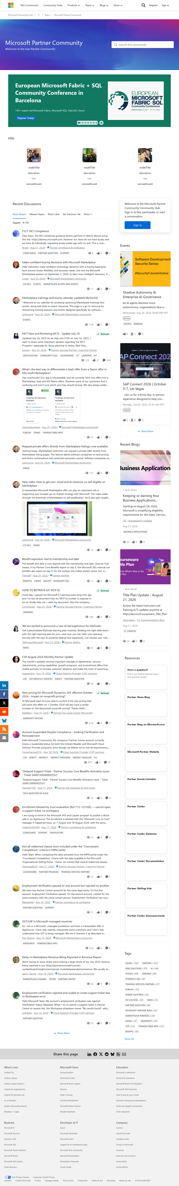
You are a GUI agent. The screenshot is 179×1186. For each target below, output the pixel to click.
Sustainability (122, 1167)
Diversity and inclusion (125, 1155)
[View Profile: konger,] (16, 336)
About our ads (125, 1180)
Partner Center (136, 806)
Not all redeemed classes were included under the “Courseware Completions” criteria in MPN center (60, 848)
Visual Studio (65, 1167)
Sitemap (7, 1180)
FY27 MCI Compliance (35, 231)
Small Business (10, 1167)
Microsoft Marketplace (69, 1155)
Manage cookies (52, 1180)
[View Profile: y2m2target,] (16, 592)
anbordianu (129, 620)
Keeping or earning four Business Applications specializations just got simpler (141, 497)
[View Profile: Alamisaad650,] (16, 848)
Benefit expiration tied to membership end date (50, 559)
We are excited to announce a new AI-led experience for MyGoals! (61, 626)
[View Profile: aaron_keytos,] (16, 959)
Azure (62, 1127)
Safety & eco (97, 1180)
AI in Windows (10, 1100)
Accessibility (121, 1161)
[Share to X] (101, 1054)
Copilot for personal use (14, 1095)
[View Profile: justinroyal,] (16, 300)
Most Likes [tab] (53, 214)
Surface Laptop (10, 1078)
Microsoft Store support (70, 1083)
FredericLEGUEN (31, 827)
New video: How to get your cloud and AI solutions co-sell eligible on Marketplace (63, 483)
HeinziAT (26, 575)
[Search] (143, 5)
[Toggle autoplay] (101, 123)
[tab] (79, 123)
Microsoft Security (12, 1133)
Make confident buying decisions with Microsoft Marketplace (59, 262)
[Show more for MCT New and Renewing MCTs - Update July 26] (95, 355)
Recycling (111, 1180)
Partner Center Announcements (146, 915)
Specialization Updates (140, 520)
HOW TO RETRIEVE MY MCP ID (41, 590)
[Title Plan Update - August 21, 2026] (145, 566)
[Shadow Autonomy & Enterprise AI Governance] (145, 268)
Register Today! (25, 118)
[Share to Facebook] (95, 1054)
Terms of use (68, 1180)
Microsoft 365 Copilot (13, 1161)
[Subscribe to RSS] (118, 1054)
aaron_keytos (29, 973)
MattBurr (27, 712)
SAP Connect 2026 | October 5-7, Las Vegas (144, 386)
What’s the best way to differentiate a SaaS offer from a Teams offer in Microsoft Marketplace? (64, 371)
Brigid (25, 247)
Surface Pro (9, 1072)
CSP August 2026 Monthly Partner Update (47, 657)
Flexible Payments (67, 1111)
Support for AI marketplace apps (73, 1144)
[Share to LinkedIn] (89, 1054)
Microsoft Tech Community (71, 1150)
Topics (47, 14)
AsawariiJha (28, 673)
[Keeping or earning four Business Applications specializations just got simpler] (145, 467)
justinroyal (27, 314)
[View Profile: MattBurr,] (16, 695)
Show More (63, 1033)
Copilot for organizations (14, 1089)
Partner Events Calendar (141, 779)
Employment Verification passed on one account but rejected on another (65, 885)
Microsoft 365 (10, 1144)
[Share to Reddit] (107, 1054)
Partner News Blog (138, 697)
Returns (63, 1089)
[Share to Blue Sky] (112, 1054)
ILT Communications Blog (150, 620)
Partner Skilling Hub (139, 888)
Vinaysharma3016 (32, 752)
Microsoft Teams (11, 1155)
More (87, 214)
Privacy (38, 1180)
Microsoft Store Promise (70, 1106)
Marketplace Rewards (69, 1161)
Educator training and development (131, 1100)
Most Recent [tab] (19, 214)
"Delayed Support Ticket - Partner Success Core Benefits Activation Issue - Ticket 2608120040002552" (65, 773)
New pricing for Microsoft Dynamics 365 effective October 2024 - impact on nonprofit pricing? (57, 694)
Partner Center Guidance (142, 833)
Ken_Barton (28, 938)
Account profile (66, 1072)
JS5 (124, 520)
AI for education (123, 1111)
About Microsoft (123, 1133)
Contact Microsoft (23, 1180)
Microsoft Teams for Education (129, 1083)
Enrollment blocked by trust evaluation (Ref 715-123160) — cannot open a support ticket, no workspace (66, 808)
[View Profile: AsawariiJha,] (16, 659)
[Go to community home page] (10, 5)
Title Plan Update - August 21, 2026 (143, 597)
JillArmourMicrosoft (32, 642)
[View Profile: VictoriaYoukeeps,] (16, 371)
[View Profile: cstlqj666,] (16, 995)
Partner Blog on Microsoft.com (146, 724)
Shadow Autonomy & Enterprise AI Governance (142, 294)
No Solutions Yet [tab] (71, 214)
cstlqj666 (27, 1013)
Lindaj (25, 278)
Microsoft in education (125, 1072)
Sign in (137, 225)
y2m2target (28, 606)
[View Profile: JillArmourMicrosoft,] (16, 628)
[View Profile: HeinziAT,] (16, 561)
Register (153, 5)
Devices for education (125, 1078)
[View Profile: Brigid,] (16, 233)
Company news (122, 1139)
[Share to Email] (124, 1054)
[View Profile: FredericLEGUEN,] (16, 809)
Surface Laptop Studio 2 (14, 1083)
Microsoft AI (9, 1127)
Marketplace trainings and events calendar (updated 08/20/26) (60, 298)
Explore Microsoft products (15, 1106)
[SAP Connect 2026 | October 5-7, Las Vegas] (145, 360)
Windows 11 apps (11, 1111)
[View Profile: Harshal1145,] (16, 773)
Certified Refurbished (69, 1100)
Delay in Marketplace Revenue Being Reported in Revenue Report (61, 957)
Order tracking (66, 1095)
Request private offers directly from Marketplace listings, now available (65, 446)
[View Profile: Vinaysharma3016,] (16, 734)
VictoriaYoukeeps (31, 427)
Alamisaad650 (29, 866)
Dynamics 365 (10, 1139)
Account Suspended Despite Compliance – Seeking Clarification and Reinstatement (63, 733)
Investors (120, 1150)
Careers (119, 1127)
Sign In (165, 5)
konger (26, 350)
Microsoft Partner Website (143, 751)
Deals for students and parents (129, 1106)
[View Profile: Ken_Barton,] (16, 923)
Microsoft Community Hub (20, 14)
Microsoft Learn (66, 1139)
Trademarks (83, 1180)
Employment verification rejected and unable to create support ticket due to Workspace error (66, 994)
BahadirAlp (28, 902)
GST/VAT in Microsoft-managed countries (47, 921)
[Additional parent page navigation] (39, 14)
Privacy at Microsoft (124, 1144)
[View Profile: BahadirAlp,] (16, 888)
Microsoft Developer (68, 1133)
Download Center (67, 1078)
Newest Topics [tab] (37, 214)
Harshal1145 (29, 787)
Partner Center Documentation (145, 861)
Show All (129, 1038)
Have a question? (137, 669)
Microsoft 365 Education (126, 1089)
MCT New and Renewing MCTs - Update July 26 (51, 333)
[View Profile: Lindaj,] (16, 264)
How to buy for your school (127, 1095)
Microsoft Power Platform (15, 1150)
